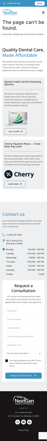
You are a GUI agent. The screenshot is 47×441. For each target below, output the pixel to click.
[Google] (29, 422)
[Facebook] (23, 422)
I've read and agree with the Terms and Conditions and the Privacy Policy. (25, 363)
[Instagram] (17, 422)
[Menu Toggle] (43, 12)
